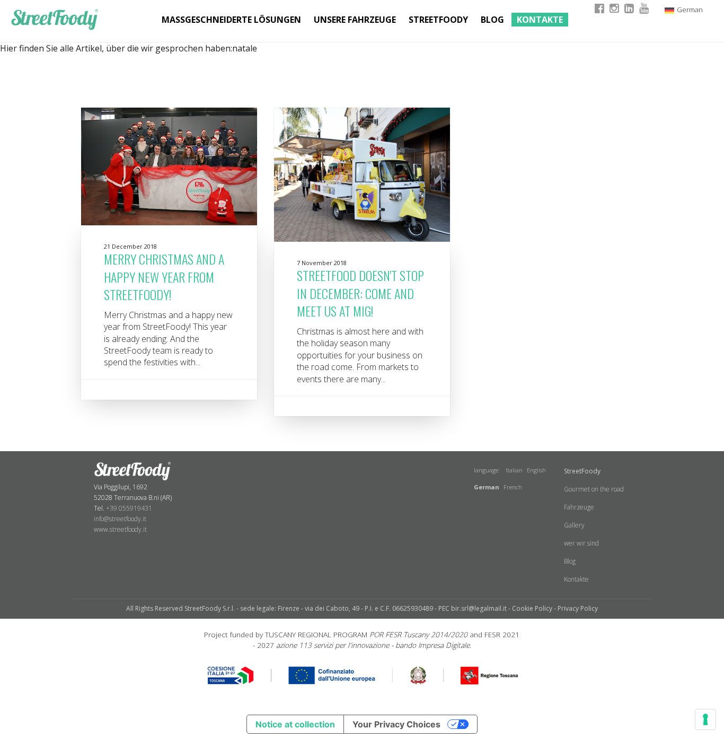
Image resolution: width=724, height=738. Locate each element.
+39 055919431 (129, 508)
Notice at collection (295, 724)
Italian (514, 470)
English (536, 470)
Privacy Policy (578, 608)
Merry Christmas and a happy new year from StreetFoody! (164, 276)
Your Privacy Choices (396, 724)
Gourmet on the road (594, 489)
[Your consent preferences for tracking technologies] (705, 719)
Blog (492, 19)
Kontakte (540, 19)
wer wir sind (581, 543)
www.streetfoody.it (120, 529)
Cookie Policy (532, 608)
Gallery (574, 525)
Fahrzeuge (579, 507)
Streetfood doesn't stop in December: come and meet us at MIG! (360, 293)
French (513, 487)
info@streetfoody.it (120, 518)
